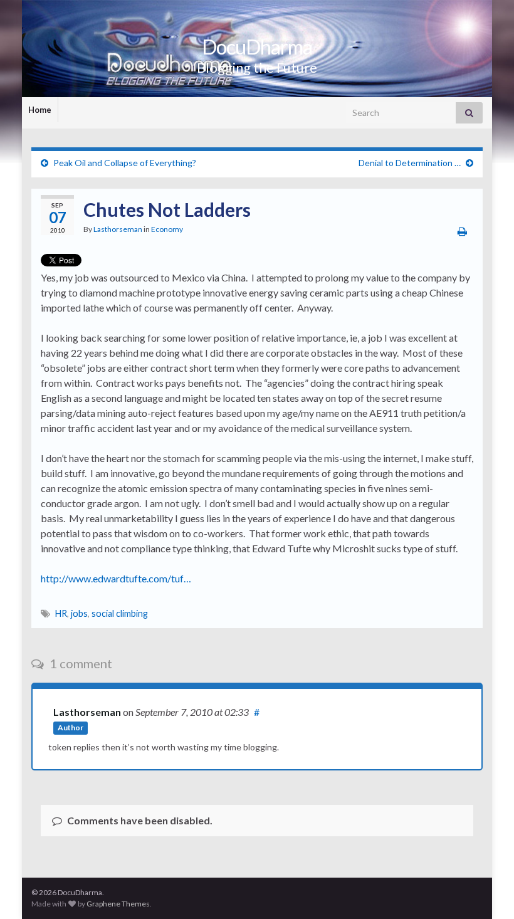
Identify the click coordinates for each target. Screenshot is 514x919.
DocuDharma (257, 46)
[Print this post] (462, 231)
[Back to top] (485, 890)
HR (61, 613)
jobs (79, 613)
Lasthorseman (117, 229)
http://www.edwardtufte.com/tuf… (116, 578)
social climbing (120, 613)
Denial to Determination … (410, 162)
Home (39, 110)
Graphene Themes (118, 903)
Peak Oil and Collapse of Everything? (124, 162)
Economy (167, 229)
